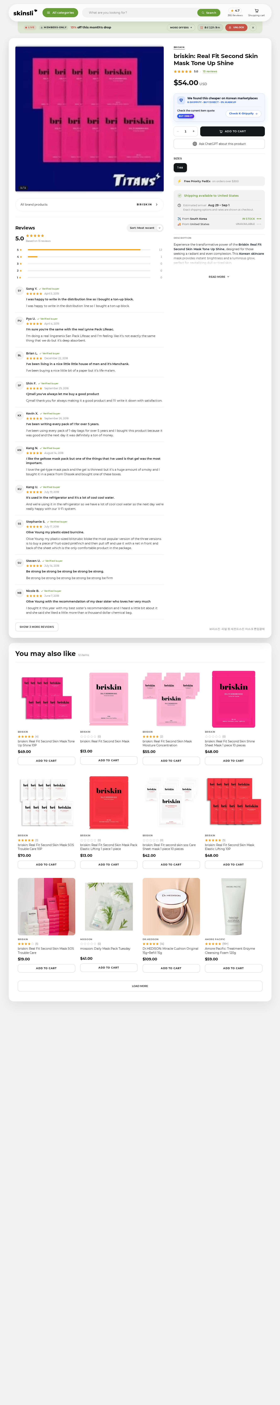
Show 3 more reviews (37, 626)
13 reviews (210, 71)
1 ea (180, 167)
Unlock (238, 27)
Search (211, 12)
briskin (179, 47)
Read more (217, 276)
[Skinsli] (25, 12)
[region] (89, 119)
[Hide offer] (253, 27)
